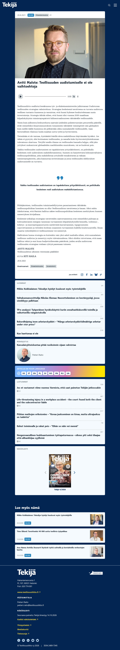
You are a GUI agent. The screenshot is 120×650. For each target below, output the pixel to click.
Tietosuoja (22, 633)
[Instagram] (18, 640)
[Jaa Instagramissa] (82, 275)
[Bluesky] (37, 640)
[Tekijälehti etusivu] (9, 5)
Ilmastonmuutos (42, 15)
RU (62, 373)
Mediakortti (22, 629)
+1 (50, 15)
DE (23, 373)
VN (56, 373)
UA (68, 373)
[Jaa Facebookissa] (87, 275)
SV (45, 373)
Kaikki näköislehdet (26, 619)
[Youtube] (32, 640)
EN (34, 373)
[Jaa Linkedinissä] (91, 275)
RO (50, 373)
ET (29, 373)
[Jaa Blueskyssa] (96, 275)
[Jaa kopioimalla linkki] (101, 275)
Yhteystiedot (23, 625)
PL (40, 373)
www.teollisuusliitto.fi (27, 592)
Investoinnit (51, 266)
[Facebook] (23, 640)
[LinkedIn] (28, 640)
